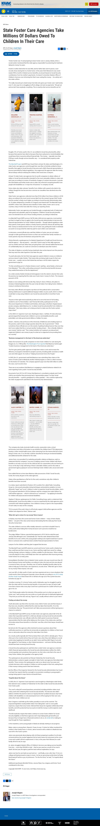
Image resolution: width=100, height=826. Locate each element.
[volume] (8, 11)
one (54, 574)
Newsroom (21, 16)
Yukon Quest (88, 16)
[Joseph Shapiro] (6, 796)
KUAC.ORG (5, 16)
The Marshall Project (15, 164)
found (19, 576)
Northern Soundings (61, 16)
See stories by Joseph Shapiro (21, 798)
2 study (60, 574)
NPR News (6, 24)
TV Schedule (40, 16)
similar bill (49, 718)
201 (57, 574)
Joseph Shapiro (17, 48)
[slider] (10, 11)
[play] (3, 11)
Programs (31, 16)
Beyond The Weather (76, 16)
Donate (94, 4)
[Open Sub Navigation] (15, 16)
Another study (13, 576)
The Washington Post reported (35, 344)
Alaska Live (49, 16)
